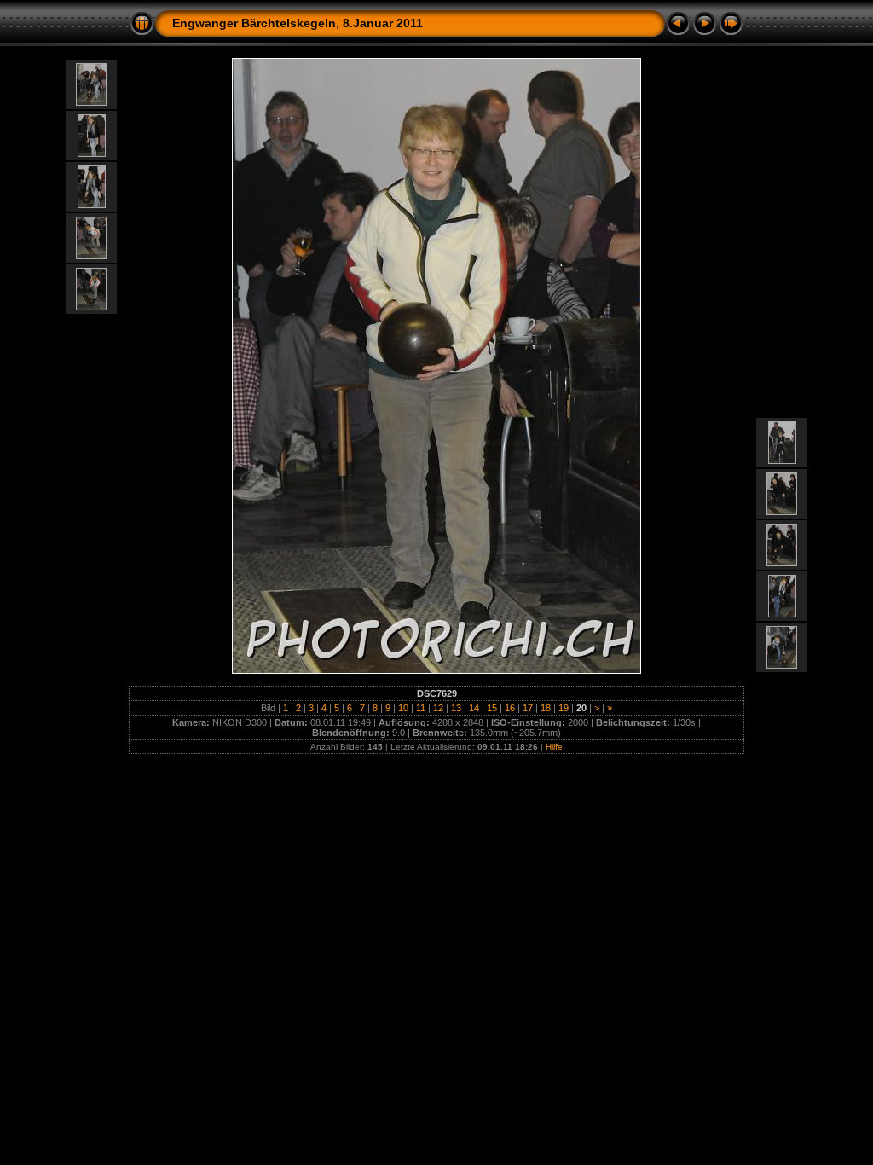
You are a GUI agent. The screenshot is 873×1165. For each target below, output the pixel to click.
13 (456, 708)
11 (420, 708)
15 (492, 708)
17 (527, 708)
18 (545, 708)
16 (509, 708)
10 (403, 708)
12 (438, 708)
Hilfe (554, 746)
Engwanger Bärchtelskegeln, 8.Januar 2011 (297, 23)
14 (474, 708)
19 (563, 708)
